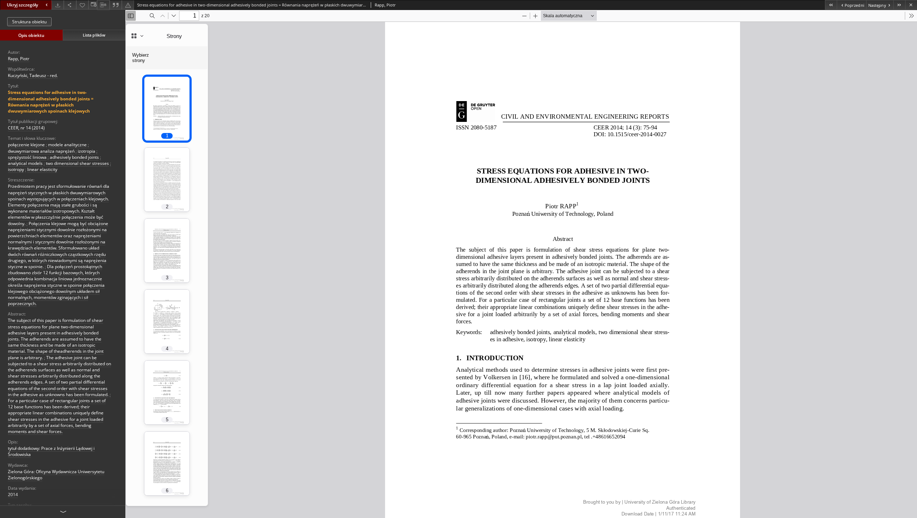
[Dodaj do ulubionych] (82, 5)
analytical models (25, 163)
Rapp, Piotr (18, 59)
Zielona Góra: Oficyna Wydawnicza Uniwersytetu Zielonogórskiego (56, 475)
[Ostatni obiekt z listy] (899, 5)
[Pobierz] (58, 5)
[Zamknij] (911, 5)
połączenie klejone (26, 145)
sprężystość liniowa (27, 157)
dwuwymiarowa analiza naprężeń (41, 151)
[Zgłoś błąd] (128, 5)
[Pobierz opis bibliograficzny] (103, 5)
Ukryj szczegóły (22, 5)
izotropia (86, 151)
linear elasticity (42, 169)
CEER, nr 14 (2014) (26, 128)
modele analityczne (67, 145)
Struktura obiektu (29, 22)
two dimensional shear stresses (77, 163)
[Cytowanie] (116, 5)
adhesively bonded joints (74, 157)
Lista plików (94, 35)
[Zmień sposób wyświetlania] (92, 5)
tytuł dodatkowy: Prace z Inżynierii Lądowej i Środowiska (51, 451)
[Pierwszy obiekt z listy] (831, 5)
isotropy (16, 169)
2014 (13, 494)
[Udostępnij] (70, 5)
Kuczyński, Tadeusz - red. (33, 75)
